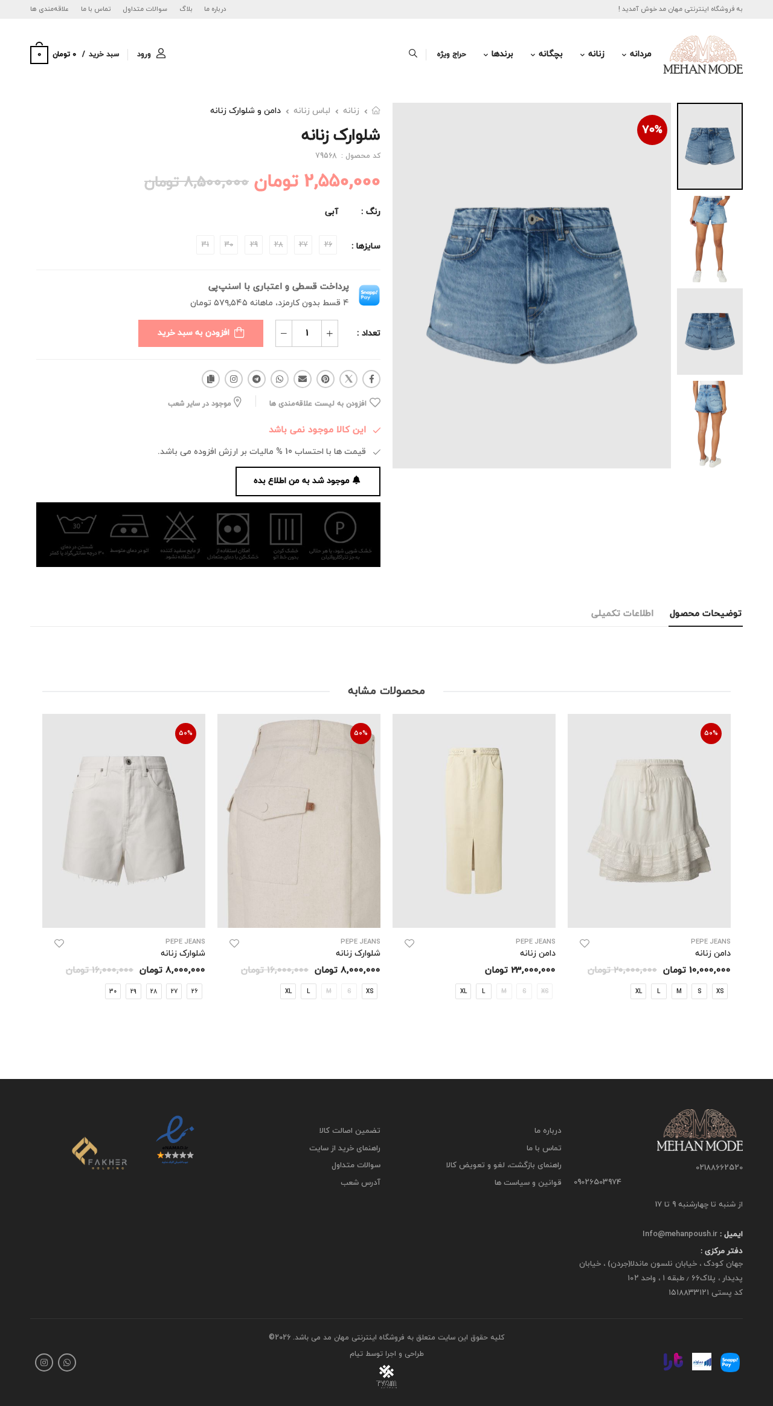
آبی (331, 212)
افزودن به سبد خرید (193, 333)
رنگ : (370, 212)
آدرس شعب (360, 1183)
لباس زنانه (311, 111)
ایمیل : (730, 1234)
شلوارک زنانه (358, 953)
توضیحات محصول (706, 613)
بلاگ (186, 9)
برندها (502, 54)
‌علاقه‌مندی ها (49, 9)
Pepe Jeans (711, 942)
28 (153, 991)
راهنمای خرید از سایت (344, 1148)
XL (638, 991)
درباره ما (215, 9)
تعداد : (368, 333)
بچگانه (551, 54)
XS (369, 991)
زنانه (596, 54)
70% (652, 130)
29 (133, 991)
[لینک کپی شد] (211, 379)
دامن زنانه (538, 953)
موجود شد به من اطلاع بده (302, 481)
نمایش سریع (649, 912)
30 (113, 991)
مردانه (641, 54)
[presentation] (722, 869)
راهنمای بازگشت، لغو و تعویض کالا (504, 1166)
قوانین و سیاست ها (528, 1183)
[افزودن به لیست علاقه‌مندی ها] (584, 943)
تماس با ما (96, 9)
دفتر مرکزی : (722, 1251)
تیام (356, 1354)
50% (711, 733)
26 (194, 991)
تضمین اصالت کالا (349, 1131)
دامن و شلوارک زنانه (245, 111)
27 (174, 991)
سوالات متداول (145, 9)
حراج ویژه (451, 54)
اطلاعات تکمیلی (622, 613)
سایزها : (365, 246)
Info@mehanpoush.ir (680, 1234)
